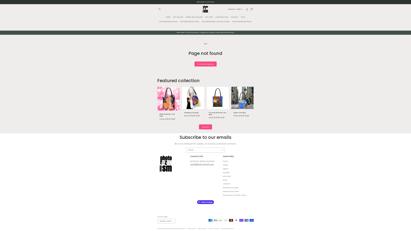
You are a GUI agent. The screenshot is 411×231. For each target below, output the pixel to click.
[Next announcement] (253, 2)
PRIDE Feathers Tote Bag (167, 115)
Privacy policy (191, 228)
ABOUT (225, 169)
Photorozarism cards (231, 191)
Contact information (227, 228)
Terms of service (214, 228)
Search (225, 161)
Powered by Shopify (178, 228)
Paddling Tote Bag (191, 113)
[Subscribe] (222, 150)
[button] (159, 9)
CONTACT (226, 184)
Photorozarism (167, 228)
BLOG (225, 180)
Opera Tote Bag (239, 113)
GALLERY (226, 173)
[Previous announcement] (158, 2)
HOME (225, 165)
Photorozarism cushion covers (234, 195)
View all (205, 127)
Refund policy (202, 228)
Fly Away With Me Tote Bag (217, 114)
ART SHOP (227, 176)
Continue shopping (205, 64)
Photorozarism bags (230, 188)
